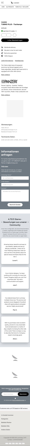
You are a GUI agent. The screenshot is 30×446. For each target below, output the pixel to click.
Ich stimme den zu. (15, 400)
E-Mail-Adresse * (5, 181)
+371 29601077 (15, 161)
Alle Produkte (10, 6)
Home (3, 6)
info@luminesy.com (12, 163)
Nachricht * (4, 188)
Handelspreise (19, 60)
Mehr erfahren (5, 75)
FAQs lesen (4, 166)
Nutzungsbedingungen (18, 400)
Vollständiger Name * (6, 175)
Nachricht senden (15, 204)
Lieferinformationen (7, 60)
